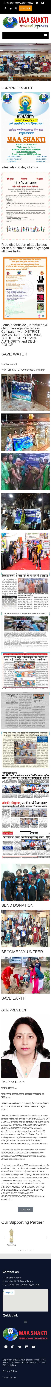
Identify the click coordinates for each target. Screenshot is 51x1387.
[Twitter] (10, 8)
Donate (24, 8)
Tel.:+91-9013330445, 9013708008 (17, 3)
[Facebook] (5, 8)
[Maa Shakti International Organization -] (25, 22)
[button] (4, 1237)
